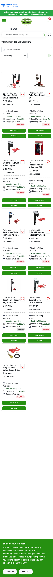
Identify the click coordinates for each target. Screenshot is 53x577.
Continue (10, 571)
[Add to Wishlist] (22, 94)
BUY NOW (14, 136)
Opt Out (25, 571)
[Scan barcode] (49, 35)
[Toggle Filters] (49, 55)
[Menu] (4, 20)
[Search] (44, 34)
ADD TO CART (14, 130)
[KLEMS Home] (26, 22)
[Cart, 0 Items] (48, 20)
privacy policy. (36, 557)
